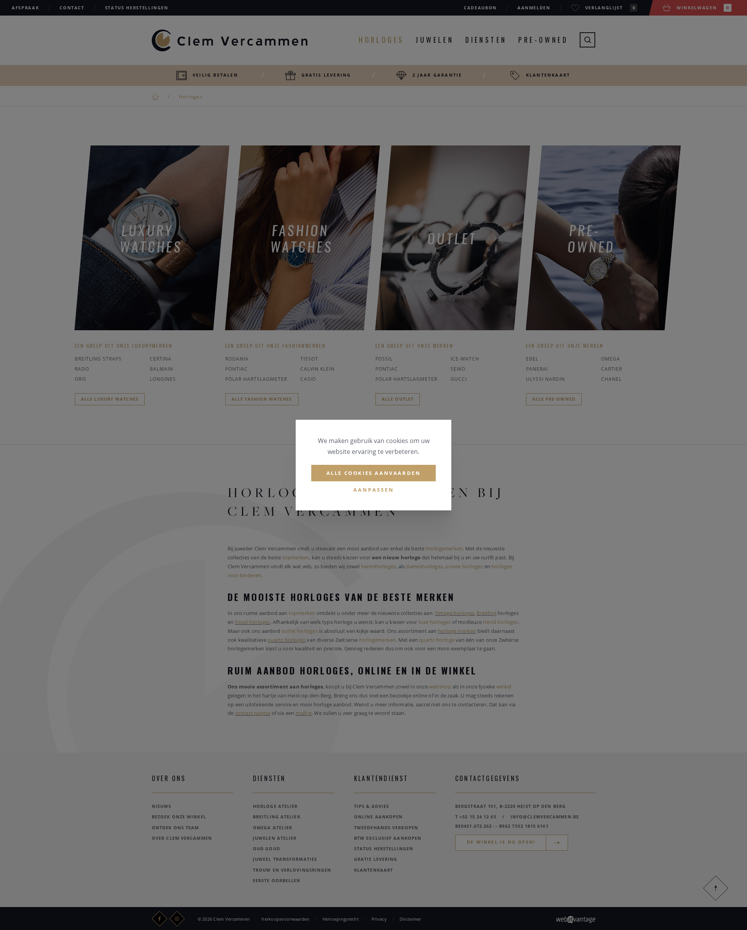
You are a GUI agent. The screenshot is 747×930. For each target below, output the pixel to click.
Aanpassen (373, 490)
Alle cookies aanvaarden (373, 472)
